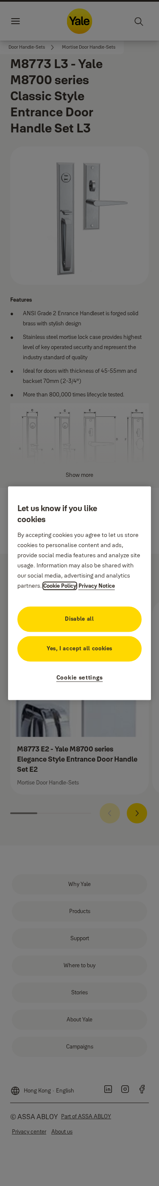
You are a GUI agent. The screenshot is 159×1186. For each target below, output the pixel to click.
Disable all (79, 618)
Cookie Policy (59, 585)
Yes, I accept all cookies (79, 648)
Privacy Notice (96, 585)
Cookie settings (79, 677)
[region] (79, 593)
